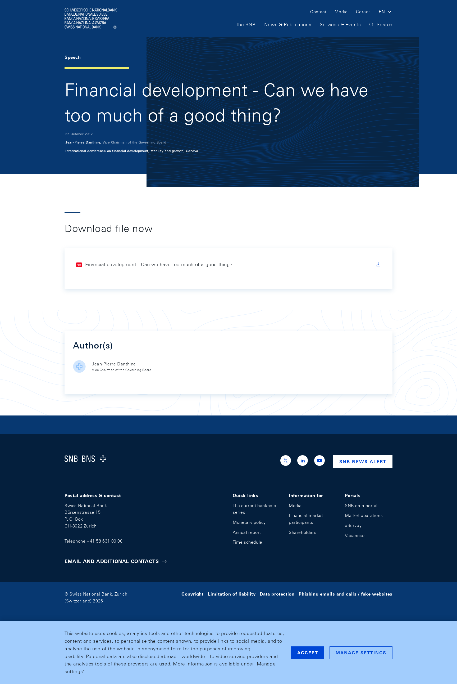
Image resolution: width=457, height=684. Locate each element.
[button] (385, 12)
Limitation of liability (232, 594)
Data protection (277, 594)
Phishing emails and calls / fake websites (345, 594)
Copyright (192, 594)
